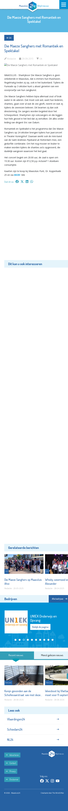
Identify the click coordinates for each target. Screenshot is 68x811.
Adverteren (14, 755)
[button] (15, 640)
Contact (12, 763)
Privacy (12, 771)
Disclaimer (13, 779)
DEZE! (17, 174)
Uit (10, 37)
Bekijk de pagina (40, 627)
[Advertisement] (34, 224)
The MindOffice (58, 793)
